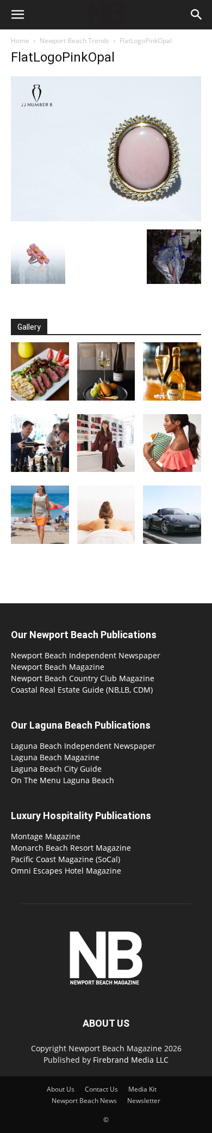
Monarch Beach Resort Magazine (71, 848)
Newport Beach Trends (74, 40)
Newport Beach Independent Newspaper (85, 655)
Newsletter (143, 1100)
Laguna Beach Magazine (55, 757)
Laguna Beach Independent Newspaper (83, 746)
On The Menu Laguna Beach (62, 780)
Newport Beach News (84, 1100)
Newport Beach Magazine (57, 667)
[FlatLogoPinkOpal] (106, 218)
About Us (60, 1089)
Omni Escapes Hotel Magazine (66, 870)
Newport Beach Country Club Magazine (82, 678)
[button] (17, 14)
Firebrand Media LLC (131, 1060)
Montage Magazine (45, 836)
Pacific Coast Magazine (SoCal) (65, 859)
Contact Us (101, 1089)
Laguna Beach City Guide (56, 769)
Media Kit (142, 1089)
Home (20, 40)
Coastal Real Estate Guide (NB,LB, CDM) (82, 689)
